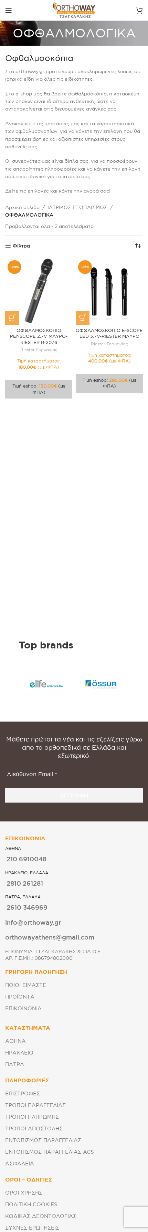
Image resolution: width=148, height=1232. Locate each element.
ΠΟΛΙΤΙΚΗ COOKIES (31, 1204)
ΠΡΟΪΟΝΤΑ (19, 997)
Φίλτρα (21, 246)
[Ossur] (101, 684)
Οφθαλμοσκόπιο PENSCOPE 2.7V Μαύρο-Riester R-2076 (38, 336)
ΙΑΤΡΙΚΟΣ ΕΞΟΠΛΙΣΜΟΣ (77, 207)
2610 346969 (27, 907)
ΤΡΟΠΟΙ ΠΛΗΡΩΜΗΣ (32, 1117)
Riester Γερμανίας (38, 349)
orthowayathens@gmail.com (49, 937)
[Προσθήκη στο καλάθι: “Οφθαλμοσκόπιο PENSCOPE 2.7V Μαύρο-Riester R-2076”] (12, 318)
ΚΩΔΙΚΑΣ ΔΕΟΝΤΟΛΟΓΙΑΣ (40, 1216)
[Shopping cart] (139, 10)
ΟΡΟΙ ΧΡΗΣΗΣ (23, 1193)
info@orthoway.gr (33, 922)
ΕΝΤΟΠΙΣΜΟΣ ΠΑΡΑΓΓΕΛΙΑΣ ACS (49, 1152)
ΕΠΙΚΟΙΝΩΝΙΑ (23, 1008)
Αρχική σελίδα (22, 207)
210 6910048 (26, 858)
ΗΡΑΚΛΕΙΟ (19, 1053)
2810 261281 (25, 883)
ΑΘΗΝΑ (15, 1041)
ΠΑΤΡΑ (14, 1064)
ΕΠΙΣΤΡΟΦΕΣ (22, 1093)
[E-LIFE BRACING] (46, 684)
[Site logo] (74, 10)
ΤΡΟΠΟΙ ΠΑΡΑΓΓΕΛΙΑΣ (35, 1105)
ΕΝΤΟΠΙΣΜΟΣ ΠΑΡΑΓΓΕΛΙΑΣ (43, 1140)
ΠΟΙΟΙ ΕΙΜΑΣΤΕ (25, 985)
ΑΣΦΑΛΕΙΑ (19, 1163)
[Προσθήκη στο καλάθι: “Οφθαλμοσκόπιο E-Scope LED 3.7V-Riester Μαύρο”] (82, 318)
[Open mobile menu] (8, 10)
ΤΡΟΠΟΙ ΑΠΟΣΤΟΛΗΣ (34, 1128)
